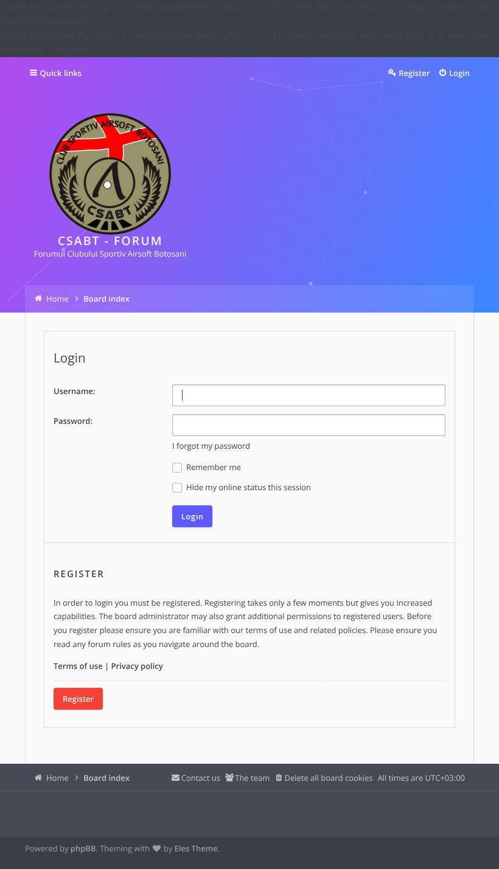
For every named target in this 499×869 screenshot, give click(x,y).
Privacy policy (137, 665)
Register (78, 698)
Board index (106, 777)
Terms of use (78, 665)
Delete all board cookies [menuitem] (328, 777)
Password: (73, 420)
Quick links (61, 73)
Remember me (212, 467)
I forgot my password (211, 445)
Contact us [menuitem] (200, 777)
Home (57, 777)
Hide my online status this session (247, 487)
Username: (74, 391)
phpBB (83, 848)
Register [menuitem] (414, 73)
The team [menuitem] (252, 777)
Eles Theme (196, 848)
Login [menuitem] (459, 73)
